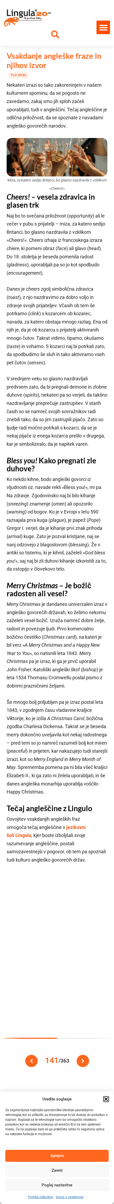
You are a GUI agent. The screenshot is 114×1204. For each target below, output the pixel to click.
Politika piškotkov (40, 1197)
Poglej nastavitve (57, 1185)
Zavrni (57, 1170)
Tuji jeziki (18, 75)
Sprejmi (57, 1155)
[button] (106, 1099)
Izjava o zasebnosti (70, 1197)
